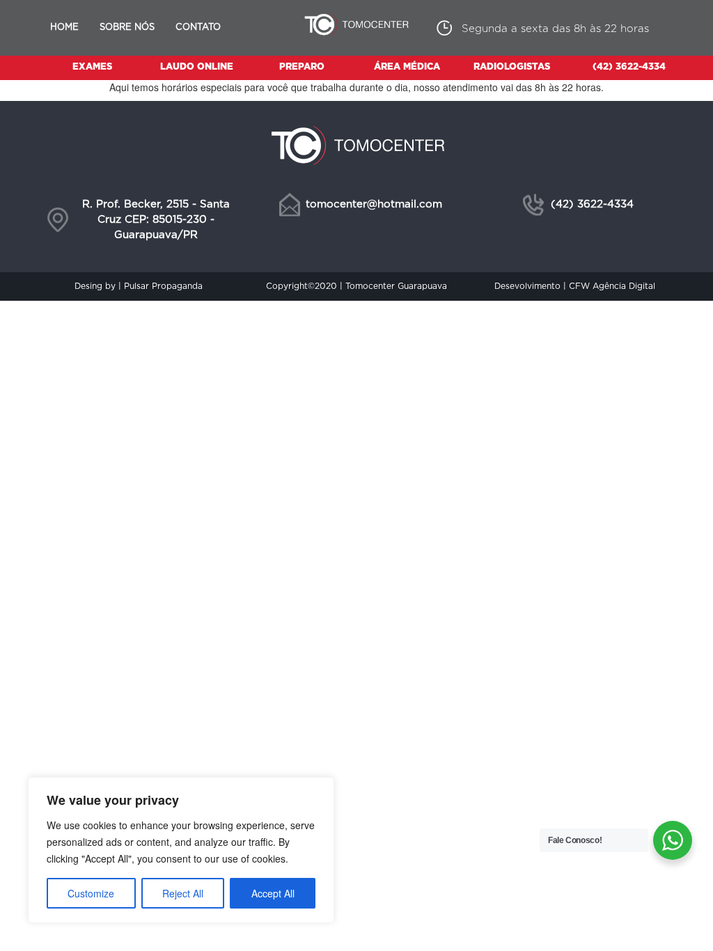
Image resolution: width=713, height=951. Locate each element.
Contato (198, 27)
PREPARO (301, 67)
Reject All (182, 893)
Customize (91, 893)
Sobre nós (127, 27)
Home (64, 27)
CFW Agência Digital (612, 286)
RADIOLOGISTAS (511, 67)
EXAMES (92, 67)
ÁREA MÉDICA (407, 67)
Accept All (273, 893)
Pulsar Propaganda (163, 286)
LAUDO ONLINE (196, 67)
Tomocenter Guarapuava (396, 286)
